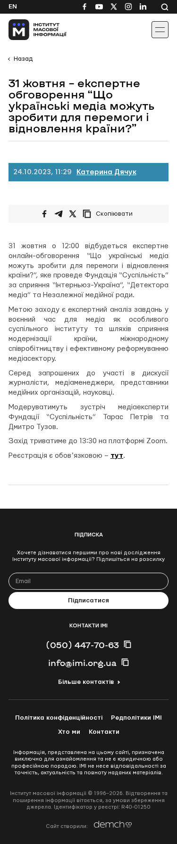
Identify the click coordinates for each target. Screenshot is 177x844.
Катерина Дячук (106, 172)
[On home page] (28, 29)
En (12, 6)
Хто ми (69, 732)
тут (116, 455)
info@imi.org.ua (82, 662)
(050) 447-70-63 (82, 645)
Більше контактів (86, 682)
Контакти (104, 732)
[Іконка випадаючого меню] (160, 29)
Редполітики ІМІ (136, 717)
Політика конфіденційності (58, 717)
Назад (23, 59)
